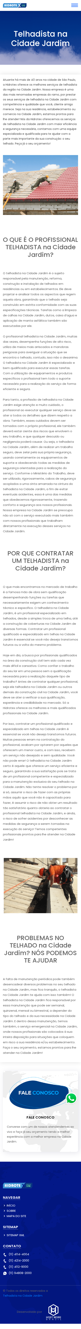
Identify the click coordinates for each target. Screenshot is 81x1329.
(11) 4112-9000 (18, 1267)
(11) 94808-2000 (20, 1273)
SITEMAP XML (15, 1235)
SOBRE (11, 1211)
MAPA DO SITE (16, 1216)
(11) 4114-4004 (19, 1254)
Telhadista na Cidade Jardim (22, 1296)
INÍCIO (11, 1205)
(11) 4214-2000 (19, 1260)
